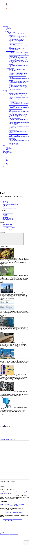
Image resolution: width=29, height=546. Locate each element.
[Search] (11, 23)
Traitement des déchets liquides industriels (19, 103)
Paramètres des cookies (8, 520)
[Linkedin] (14, 476)
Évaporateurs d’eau (7, 151)
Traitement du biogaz (11, 139)
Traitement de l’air (10, 51)
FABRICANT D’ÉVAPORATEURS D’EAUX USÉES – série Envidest (18, 74)
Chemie (5, 205)
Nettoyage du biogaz (14, 143)
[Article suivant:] (17, 425)
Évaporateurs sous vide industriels (17, 33)
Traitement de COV (7, 226)
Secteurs (8, 147)
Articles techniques (7, 152)
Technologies (6, 31)
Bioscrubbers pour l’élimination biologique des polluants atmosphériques (19, 59)
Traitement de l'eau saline (9, 227)
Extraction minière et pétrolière (10, 208)
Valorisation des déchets (11, 124)
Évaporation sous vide (8, 213)
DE (7, 161)
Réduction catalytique (8, 219)
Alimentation (6, 201)
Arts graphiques (6, 202)
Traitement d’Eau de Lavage (15, 102)
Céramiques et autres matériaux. (10, 204)
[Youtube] (14, 465)
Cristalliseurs (12, 35)
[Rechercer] (11, 239)
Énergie (5, 206)
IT (6, 163)
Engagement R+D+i (10, 28)
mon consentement (10, 495)
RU (7, 160)
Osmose (5, 215)
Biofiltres (11, 64)
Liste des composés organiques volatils (18, 114)
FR (3, 155)
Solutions (5, 90)
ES (6, 156)
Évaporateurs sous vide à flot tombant (18, 85)
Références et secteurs (8, 145)
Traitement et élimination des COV (17, 115)
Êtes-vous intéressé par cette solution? (9, 534)
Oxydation (5, 217)
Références (8, 149)
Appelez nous (25, 451)
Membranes (5, 214)
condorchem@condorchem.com (7, 439)
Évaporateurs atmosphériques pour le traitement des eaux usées (17, 37)
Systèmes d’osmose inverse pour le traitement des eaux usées (17, 41)
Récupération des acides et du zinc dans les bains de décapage (18, 134)
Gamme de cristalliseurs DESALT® (17, 72)
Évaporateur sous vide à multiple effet (18, 86)
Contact (5, 153)
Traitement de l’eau (10, 32)
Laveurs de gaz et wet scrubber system (18, 57)
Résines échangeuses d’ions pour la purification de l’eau (17, 49)
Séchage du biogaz (13, 144)
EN (7, 157)
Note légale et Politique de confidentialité (12, 519)
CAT (7, 164)
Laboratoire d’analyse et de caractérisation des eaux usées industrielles (19, 108)
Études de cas (9, 148)
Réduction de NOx (7, 224)
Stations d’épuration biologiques (16, 39)
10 (4, 425)
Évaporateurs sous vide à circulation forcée (19, 81)
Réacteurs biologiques (8, 218)
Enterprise (5, 26)
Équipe (7, 30)
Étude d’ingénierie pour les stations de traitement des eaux (18, 94)
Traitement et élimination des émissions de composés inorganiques (19, 117)
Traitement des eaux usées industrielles (18, 95)
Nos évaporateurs (10, 68)
